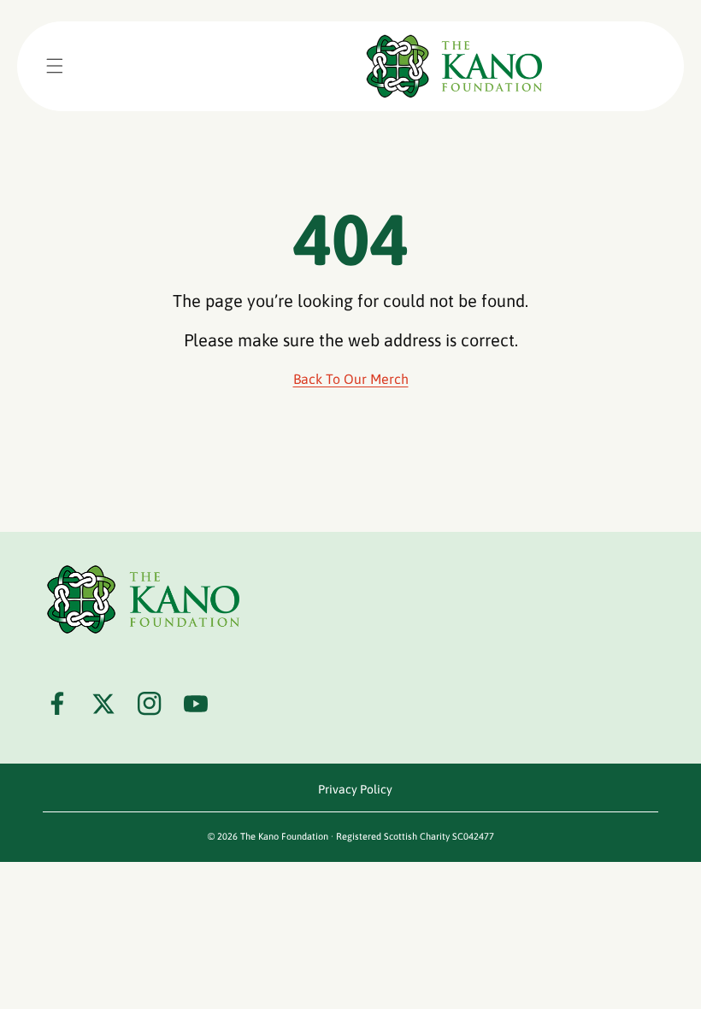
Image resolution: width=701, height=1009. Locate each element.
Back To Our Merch (351, 378)
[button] (54, 66)
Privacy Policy (355, 789)
